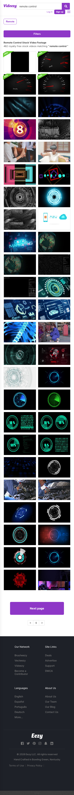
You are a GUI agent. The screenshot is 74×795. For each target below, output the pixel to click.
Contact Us (51, 711)
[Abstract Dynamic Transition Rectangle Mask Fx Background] (20, 61)
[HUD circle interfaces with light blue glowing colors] (54, 197)
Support (50, 665)
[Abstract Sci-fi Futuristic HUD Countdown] (20, 129)
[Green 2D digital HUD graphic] (20, 422)
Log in (49, 12)
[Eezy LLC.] (37, 736)
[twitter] (28, 743)
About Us (50, 696)
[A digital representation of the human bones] (20, 332)
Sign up (59, 12)
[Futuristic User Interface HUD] (54, 377)
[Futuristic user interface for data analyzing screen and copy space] (20, 287)
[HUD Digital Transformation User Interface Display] (54, 287)
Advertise (51, 660)
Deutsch (19, 711)
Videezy (19, 665)
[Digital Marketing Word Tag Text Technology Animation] (20, 242)
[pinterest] (34, 743)
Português (21, 706)
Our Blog (50, 706)
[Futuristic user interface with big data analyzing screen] (54, 264)
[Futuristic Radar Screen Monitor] (54, 535)
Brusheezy (21, 655)
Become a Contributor (21, 672)
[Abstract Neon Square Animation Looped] (20, 174)
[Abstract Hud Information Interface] (20, 467)
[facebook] (22, 743)
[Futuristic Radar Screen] (54, 399)
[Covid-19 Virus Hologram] (20, 580)
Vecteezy (20, 660)
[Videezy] (10, 6)
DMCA (49, 670)
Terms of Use (16, 765)
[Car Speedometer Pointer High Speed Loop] (54, 61)
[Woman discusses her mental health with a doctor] (20, 152)
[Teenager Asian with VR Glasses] (54, 152)
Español (19, 701)
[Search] (66, 6)
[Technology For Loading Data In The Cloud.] (54, 219)
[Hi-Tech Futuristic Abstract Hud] (20, 354)
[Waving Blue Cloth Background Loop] (20, 107)
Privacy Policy (34, 765)
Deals (48, 655)
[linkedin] (51, 743)
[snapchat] (45, 743)
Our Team (51, 701)
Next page (37, 608)
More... (19, 717)
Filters (37, 34)
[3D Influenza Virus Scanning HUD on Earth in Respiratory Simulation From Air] (54, 354)
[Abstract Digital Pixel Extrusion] (20, 219)
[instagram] (39, 743)
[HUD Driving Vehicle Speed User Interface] (20, 309)
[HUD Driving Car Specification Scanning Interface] (54, 309)
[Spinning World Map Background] (20, 264)
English (19, 696)
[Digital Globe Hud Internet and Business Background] (54, 107)
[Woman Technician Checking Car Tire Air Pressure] (54, 332)
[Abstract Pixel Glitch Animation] (54, 129)
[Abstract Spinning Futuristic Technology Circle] (20, 377)
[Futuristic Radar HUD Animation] (20, 197)
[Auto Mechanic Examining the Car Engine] (20, 489)
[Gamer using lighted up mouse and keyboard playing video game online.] (54, 580)
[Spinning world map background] (54, 242)
